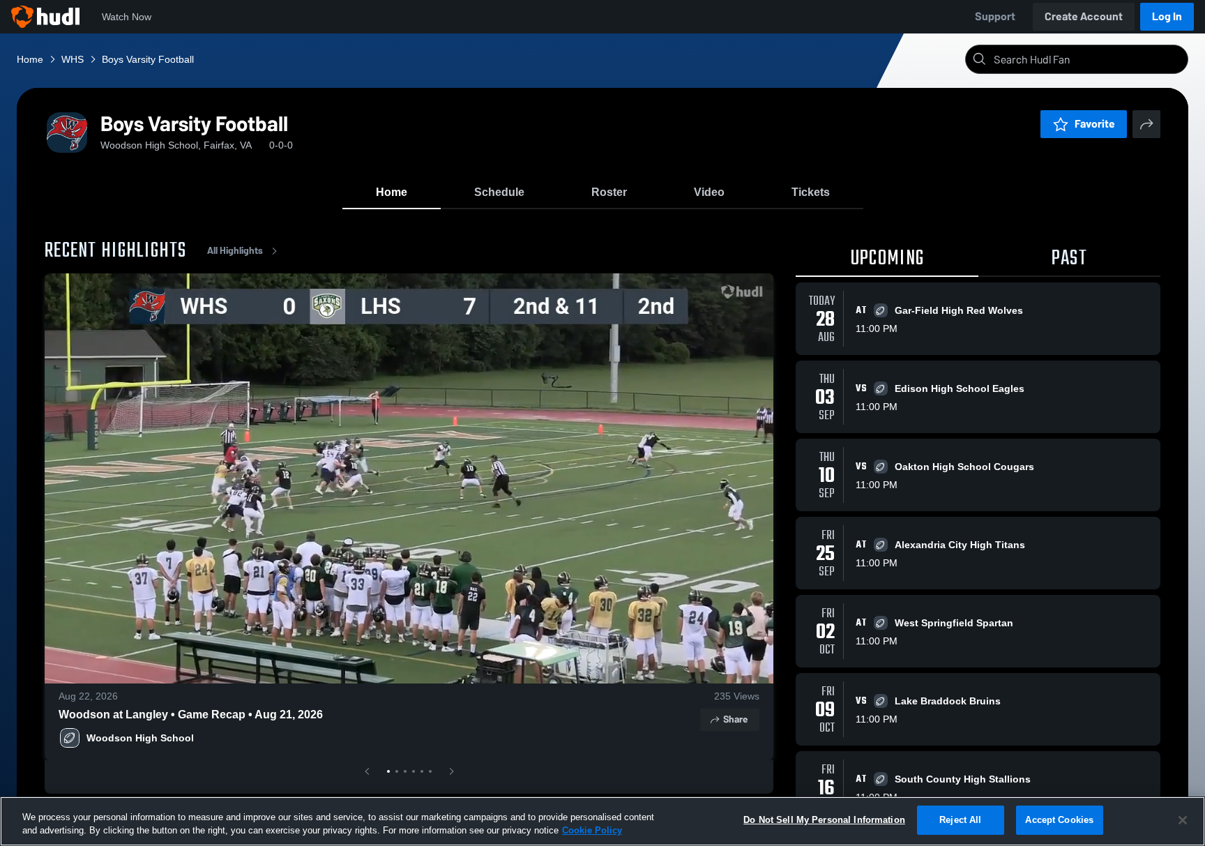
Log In (1167, 16)
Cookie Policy (592, 831)
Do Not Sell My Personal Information (824, 820)
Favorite (1095, 123)
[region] (602, 821)
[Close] (1182, 820)
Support (995, 16)
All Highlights (235, 251)
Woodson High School (140, 737)
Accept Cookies (1059, 820)
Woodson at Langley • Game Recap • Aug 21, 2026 (191, 714)
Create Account (1084, 16)
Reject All (960, 820)
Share (735, 719)
